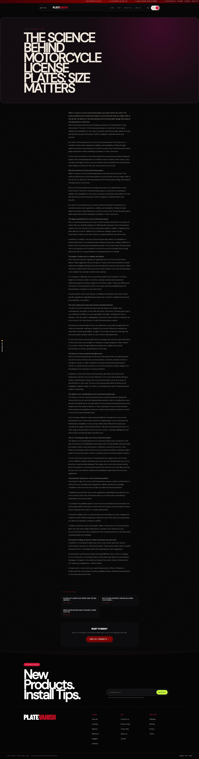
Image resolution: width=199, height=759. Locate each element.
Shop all (94, 719)
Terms (151, 734)
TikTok (186, 755)
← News (26, 29)
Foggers (95, 739)
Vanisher (95, 744)
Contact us (125, 719)
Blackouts (95, 734)
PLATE (40, 717)
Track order (125, 729)
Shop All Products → (99, 639)
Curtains (95, 724)
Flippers (95, 729)
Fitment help (125, 724)
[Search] (148, 8)
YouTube (190, 755)
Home (112, 8)
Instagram (181, 755)
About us (124, 734)
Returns (152, 724)
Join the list (162, 692)
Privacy (152, 729)
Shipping (152, 719)
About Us (138, 8)
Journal (123, 739)
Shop (119, 8)
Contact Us (127, 8)
